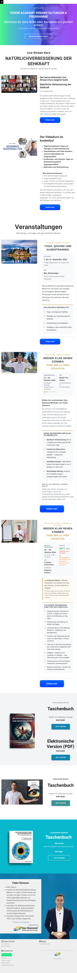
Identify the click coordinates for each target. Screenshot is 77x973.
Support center (6, 960)
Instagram (25, 922)
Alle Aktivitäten (6, 946)
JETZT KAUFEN (60, 726)
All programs (5, 944)
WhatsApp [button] (7, 955)
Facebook (16, 922)
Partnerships (5, 963)
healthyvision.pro (44, 944)
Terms (60, 959)
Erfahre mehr (50, 120)
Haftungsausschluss (7, 965)
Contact (3, 958)
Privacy (55, 959)
